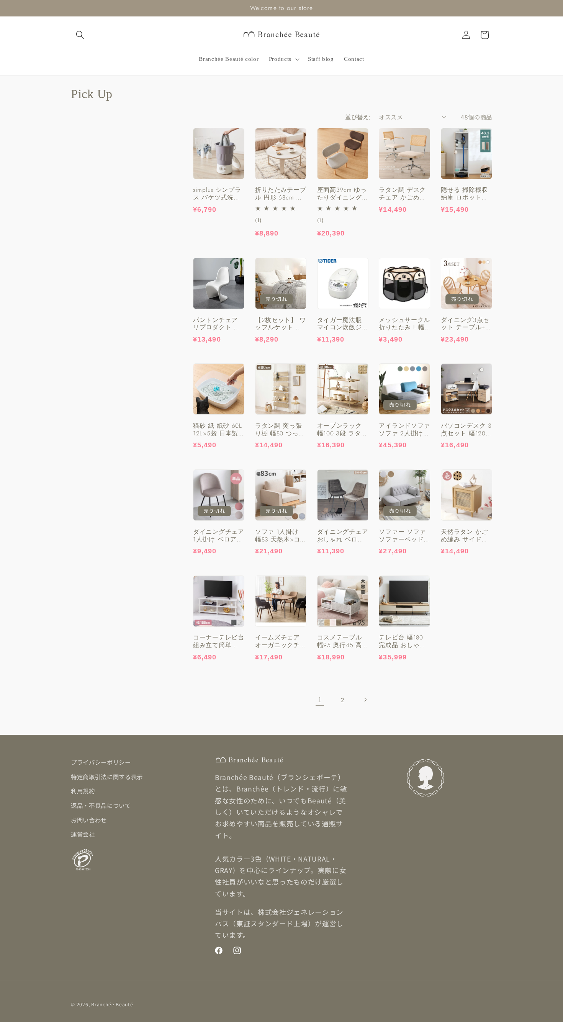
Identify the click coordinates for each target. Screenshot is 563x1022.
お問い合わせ (89, 820)
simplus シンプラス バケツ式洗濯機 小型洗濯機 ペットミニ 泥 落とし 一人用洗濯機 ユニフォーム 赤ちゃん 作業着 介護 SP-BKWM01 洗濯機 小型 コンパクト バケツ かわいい (218, 193)
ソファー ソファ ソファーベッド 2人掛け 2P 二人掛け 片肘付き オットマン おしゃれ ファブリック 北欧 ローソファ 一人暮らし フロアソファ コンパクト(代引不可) (404, 535)
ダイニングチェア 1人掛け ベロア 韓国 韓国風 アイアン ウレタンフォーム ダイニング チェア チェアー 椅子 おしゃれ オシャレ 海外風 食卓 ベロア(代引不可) (218, 535)
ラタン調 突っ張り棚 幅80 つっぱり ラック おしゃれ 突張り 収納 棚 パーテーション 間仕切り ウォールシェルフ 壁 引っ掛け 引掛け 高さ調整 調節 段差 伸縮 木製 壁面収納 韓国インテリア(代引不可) (280, 429)
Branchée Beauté (112, 1004)
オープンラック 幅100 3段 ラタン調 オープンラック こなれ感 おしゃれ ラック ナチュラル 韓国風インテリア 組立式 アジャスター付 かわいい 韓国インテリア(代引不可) (342, 429)
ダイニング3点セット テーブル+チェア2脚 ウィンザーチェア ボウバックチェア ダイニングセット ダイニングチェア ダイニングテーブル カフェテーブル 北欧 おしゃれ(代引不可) (466, 323)
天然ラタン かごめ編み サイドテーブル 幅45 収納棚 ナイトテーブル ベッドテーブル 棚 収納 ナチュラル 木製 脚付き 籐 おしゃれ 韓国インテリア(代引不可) (466, 535)
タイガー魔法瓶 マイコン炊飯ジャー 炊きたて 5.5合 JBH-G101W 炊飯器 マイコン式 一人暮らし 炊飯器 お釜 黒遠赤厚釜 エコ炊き (342, 323)
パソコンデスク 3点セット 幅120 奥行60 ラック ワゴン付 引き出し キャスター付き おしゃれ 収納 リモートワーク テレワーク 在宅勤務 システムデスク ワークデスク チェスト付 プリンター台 (466, 429)
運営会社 (83, 834)
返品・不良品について (101, 805)
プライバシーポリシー (101, 762)
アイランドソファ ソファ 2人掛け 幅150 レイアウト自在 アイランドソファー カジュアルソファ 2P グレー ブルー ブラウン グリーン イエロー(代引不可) (404, 429)
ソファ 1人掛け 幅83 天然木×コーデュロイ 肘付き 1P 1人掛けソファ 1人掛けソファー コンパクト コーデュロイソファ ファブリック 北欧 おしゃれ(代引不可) (280, 535)
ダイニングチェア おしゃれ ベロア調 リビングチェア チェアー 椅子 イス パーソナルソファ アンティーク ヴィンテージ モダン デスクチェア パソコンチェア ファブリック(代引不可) (342, 535)
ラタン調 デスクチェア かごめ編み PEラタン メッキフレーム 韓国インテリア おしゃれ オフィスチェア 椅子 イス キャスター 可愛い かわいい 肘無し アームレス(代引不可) (403, 193)
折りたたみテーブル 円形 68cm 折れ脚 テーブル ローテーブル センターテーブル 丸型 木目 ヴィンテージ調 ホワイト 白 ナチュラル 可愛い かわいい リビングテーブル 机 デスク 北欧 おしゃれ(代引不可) (280, 193)
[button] (80, 35)
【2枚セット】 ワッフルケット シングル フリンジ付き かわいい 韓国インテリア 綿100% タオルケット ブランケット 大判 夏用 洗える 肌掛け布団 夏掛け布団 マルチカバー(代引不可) (280, 323)
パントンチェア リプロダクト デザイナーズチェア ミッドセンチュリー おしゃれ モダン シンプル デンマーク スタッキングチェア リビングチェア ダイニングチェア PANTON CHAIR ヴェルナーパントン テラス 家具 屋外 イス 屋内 (218, 323)
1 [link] (320, 699)
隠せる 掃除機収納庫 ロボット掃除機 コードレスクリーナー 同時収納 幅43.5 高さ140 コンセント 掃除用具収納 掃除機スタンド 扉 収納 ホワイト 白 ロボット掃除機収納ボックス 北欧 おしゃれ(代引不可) (466, 193)
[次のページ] (365, 699)
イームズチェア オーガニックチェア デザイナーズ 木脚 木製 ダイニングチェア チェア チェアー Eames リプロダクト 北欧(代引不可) (280, 641)
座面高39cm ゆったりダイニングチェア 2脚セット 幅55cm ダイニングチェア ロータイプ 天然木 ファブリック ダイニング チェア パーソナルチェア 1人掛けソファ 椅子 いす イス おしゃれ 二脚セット (342, 193)
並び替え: (357, 117)
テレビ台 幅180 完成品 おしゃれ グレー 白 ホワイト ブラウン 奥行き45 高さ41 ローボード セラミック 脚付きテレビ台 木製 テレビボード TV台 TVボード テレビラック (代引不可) (404, 641)
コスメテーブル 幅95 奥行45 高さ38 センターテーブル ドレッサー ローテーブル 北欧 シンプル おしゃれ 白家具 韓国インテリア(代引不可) (341, 641)
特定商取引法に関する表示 (107, 776)
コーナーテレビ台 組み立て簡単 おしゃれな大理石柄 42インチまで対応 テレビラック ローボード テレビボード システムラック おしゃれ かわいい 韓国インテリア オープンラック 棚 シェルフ (218, 641)
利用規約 (83, 791)
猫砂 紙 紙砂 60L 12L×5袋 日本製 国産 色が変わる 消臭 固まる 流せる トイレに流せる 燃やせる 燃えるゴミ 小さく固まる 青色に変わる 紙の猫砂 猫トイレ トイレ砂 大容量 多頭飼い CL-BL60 (217, 429)
